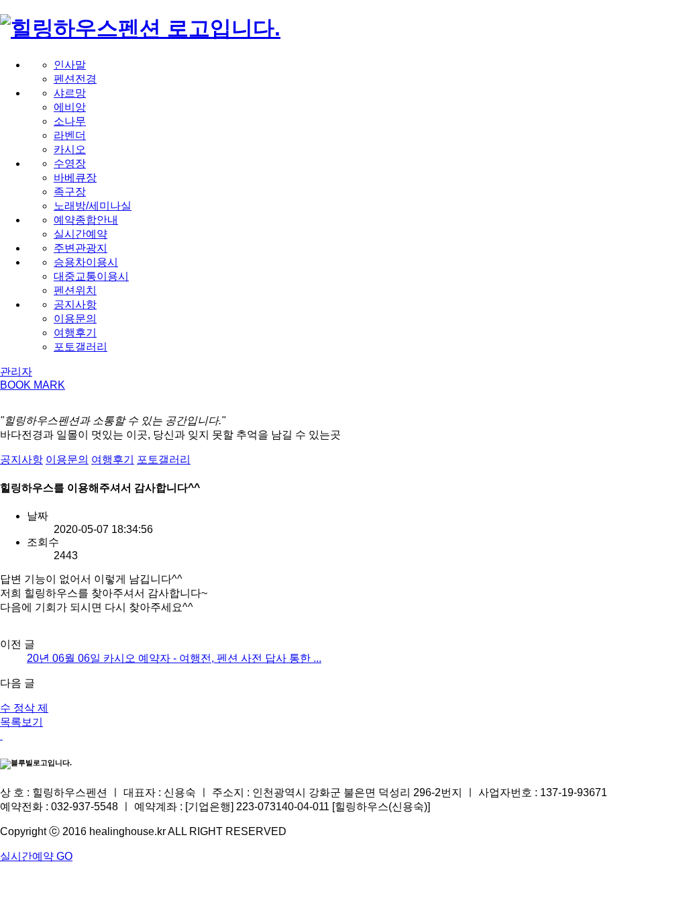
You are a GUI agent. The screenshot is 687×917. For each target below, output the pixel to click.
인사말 (70, 64)
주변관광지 (80, 248)
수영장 (70, 163)
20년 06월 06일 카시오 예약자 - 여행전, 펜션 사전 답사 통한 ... (174, 658)
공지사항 (75, 304)
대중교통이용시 (91, 276)
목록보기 (21, 722)
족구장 (70, 191)
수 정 (12, 708)
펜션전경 (75, 79)
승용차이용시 (86, 262)
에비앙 (70, 107)
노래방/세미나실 (92, 205)
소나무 (70, 121)
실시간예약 (80, 234)
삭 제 (36, 708)
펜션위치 (75, 290)
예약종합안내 (86, 220)
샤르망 (70, 93)
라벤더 (70, 135)
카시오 (70, 149)
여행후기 (75, 332)
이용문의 (75, 318)
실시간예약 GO (36, 856)
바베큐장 (75, 177)
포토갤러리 (80, 346)
